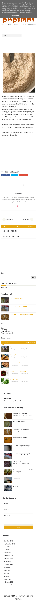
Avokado (16, 478)
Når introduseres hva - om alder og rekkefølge (22, 463)
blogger (6, 227)
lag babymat (20, 596)
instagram (4, 289)
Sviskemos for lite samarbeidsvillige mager (23, 414)
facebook (6, 175)
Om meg (4, 330)
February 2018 (8, 556)
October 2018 (8, 541)
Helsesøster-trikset (17, 298)
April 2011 (6, 576)
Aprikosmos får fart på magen (22, 438)
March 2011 (7, 579)
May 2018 (7, 547)
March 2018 (7, 553)
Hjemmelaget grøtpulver (19, 306)
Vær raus (13, 347)
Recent (7, 343)
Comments (30, 343)
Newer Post (10, 219)
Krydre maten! (14, 379)
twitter (15, 175)
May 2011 (6, 573)
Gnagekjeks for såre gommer (21, 314)
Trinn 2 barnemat (7, 333)
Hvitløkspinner (14, 355)
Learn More (15, 15)
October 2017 (8, 565)
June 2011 (7, 570)
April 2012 (7, 567)
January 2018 (8, 559)
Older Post (26, 219)
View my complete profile (13, 401)
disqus (18, 227)
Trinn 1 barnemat (6, 331)
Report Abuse (6, 338)
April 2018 (7, 550)
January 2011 (8, 585)
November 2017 (9, 562)
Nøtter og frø (14, 172)
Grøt (6, 172)
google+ (24, 175)
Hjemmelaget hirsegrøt (22, 446)
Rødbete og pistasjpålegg (18, 371)
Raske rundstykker (15, 363)
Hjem (2, 328)
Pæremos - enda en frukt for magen (23, 471)
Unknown (18, 193)
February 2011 (8, 582)
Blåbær (16, 486)
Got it (24, 15)
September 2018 (9, 544)
